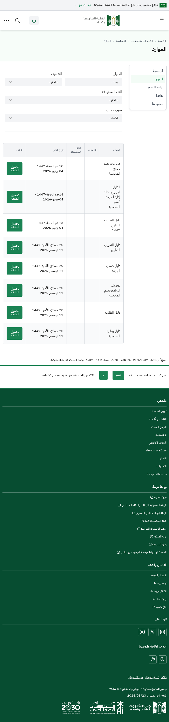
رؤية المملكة (160, 537)
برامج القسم (155, 87)
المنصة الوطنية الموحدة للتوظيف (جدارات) (144, 552)
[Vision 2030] (71, 707)
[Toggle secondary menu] (6, 20)
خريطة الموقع (135, 677)
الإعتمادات (161, 435)
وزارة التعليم (160, 497)
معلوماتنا (157, 103)
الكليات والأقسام (158, 419)
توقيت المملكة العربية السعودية (67, 360)
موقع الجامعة (34, 20)
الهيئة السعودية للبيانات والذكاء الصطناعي (144, 505)
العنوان (117, 73)
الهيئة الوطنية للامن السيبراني (151, 513)
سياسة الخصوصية (157, 474)
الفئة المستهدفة (112, 91)
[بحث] (17, 20)
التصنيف (56, 73)
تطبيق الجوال (152, 677)
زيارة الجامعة (160, 599)
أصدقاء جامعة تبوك (156, 450)
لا (103, 375)
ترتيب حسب (114, 109)
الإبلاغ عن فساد (158, 591)
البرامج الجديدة (159, 427)
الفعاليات (162, 466)
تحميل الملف (15, 168)
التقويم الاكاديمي (158, 442)
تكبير (163, 659)
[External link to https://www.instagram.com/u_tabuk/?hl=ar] (162, 632)
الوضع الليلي (153, 659)
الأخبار (163, 458)
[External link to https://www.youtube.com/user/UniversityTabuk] (142, 632)
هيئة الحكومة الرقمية (155, 521)
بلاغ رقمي (161, 607)
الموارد (159, 79)
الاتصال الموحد (158, 575)
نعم (118, 375)
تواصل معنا (160, 583)
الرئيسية (162, 41)
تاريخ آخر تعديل (158, 360)
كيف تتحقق (85, 5)
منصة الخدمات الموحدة (154, 529)
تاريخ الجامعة (159, 411)
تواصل (159, 95)
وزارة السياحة (159, 545)
